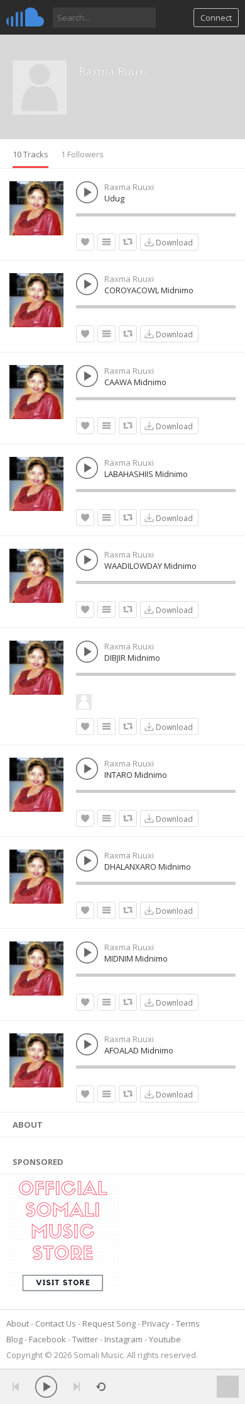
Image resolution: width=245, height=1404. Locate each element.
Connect (216, 17)
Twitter (85, 1339)
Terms (188, 1323)
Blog (14, 1339)
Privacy (156, 1323)
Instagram (123, 1339)
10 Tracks (30, 154)
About (17, 1323)
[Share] (128, 241)
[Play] (46, 1387)
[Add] (106, 241)
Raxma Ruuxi (113, 71)
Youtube (165, 1339)
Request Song (109, 1323)
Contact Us (55, 1323)
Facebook (47, 1339)
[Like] (85, 241)
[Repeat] (101, 1387)
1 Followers (82, 154)
